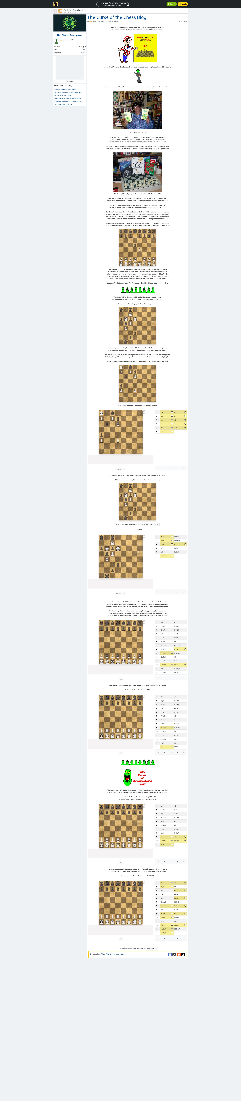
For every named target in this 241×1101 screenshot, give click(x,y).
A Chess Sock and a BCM (62, 95)
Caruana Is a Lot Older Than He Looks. (67, 98)
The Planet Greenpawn (113, 954)
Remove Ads (69, 81)
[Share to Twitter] (174, 954)
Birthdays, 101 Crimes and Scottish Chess (68, 101)
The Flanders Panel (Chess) (63, 104)
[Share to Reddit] (179, 954)
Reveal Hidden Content (150, 524)
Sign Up (173, 4)
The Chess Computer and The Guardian (68, 92)
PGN (124, 469)
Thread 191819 (151, 949)
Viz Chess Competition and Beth (65, 89)
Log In (184, 4)
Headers (118, 469)
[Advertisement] (70, 68)
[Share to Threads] (183, 954)
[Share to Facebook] (170, 954)
